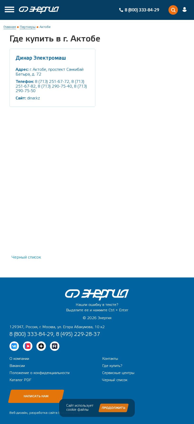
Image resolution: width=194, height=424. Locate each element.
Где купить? (112, 366)
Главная (10, 27)
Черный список (26, 257)
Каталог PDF (20, 380)
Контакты (110, 359)
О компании (19, 359)
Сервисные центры (118, 373)
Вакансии (17, 366)
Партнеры (27, 27)
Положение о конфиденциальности (39, 373)
